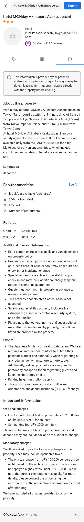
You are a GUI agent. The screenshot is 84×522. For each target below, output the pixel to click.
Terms (33, 514)
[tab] (14, 59)
